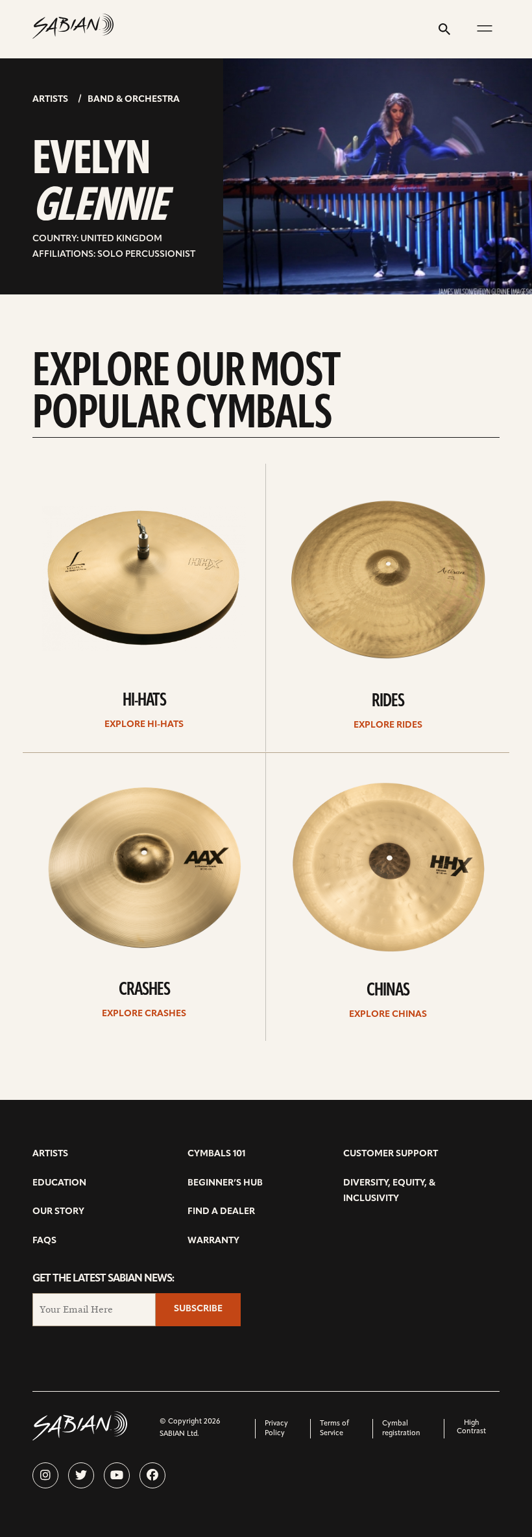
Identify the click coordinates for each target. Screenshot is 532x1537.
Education (59, 1183)
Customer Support (390, 1154)
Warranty (213, 1241)
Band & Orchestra (134, 99)
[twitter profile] (81, 1475)
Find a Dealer (221, 1212)
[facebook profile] (152, 1475)
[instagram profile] (45, 1475)
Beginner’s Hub (225, 1183)
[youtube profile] (117, 1475)
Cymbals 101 (216, 1154)
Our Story (58, 1212)
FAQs (44, 1241)
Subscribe (198, 1309)
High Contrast (471, 1427)
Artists (50, 99)
